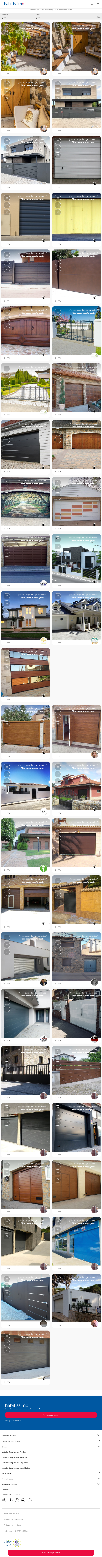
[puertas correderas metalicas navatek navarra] (76, 1070)
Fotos (4, 1455)
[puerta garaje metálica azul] (25, 217)
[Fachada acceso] (25, 957)
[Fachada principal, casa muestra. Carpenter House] (76, 615)
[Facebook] (10, 1500)
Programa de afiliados (10, 1492)
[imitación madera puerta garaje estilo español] (76, 388)
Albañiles (5, 1464)
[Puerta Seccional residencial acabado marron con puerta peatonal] (25, 900)
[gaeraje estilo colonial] (25, 331)
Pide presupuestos (51, 1553)
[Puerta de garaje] (76, 331)
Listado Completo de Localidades (16, 1468)
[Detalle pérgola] (25, 46)
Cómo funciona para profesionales (16, 1482)
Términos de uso (11, 1514)
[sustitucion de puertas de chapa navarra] (76, 1127)
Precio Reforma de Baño (11, 1439)
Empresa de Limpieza (10, 1447)
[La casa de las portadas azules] (76, 957)
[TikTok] (29, 1500)
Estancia (5, 15)
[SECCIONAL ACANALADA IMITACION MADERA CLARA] (76, 729)
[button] (5, 73)
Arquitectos (6, 1467)
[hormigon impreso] (76, 900)
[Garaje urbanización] (76, 1298)
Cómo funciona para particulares (15, 1476)
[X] (17, 1500)
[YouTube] (23, 1500)
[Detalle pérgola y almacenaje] (76, 46)
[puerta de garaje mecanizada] (76, 274)
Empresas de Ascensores (12, 1444)
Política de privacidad (14, 1520)
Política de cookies (12, 1525)
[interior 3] (25, 729)
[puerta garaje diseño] (25, 445)
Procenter (6, 1457)
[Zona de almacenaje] (25, 103)
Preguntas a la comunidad (12, 1452)
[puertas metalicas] (25, 1298)
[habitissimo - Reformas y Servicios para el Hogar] (11, 4)
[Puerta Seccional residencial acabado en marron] (76, 843)
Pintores (5, 1459)
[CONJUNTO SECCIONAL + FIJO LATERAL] (25, 1355)
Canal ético (6, 1490)
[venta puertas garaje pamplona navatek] (25, 1184)
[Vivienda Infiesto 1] (76, 786)
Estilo (38, 15)
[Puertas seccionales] (25, 1014)
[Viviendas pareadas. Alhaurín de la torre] (76, 558)
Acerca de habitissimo (11, 1487)
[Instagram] (4, 1500)
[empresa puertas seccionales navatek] (76, 1184)
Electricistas (6, 1462)
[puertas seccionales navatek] (25, 1241)
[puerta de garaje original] (76, 501)
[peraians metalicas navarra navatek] (76, 1241)
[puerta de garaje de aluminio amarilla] (76, 217)
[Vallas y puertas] (76, 1014)
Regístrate (6, 1479)
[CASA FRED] (25, 615)
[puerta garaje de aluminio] (25, 274)
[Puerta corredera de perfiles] (25, 558)
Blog (4, 1450)
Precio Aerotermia (9, 1441)
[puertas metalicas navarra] (25, 1070)
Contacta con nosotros (11, 1494)
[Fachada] (76, 103)
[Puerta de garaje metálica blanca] (76, 160)
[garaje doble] (76, 445)
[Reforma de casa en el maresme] (25, 843)
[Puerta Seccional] (25, 672)
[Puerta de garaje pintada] (25, 501)
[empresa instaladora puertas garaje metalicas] (25, 1127)
